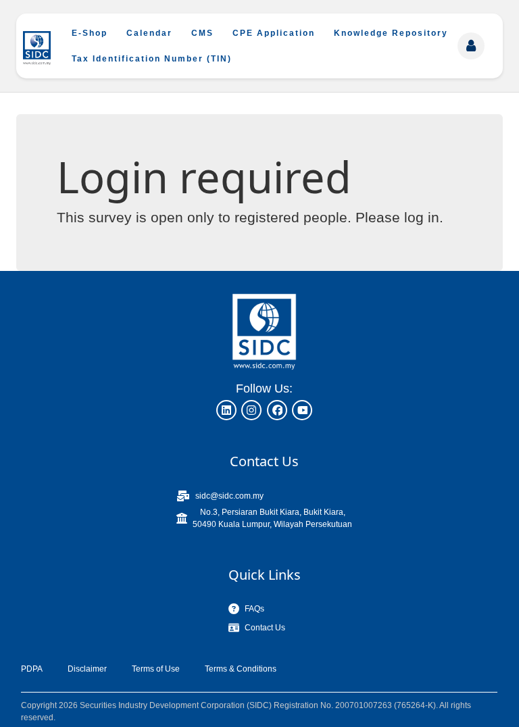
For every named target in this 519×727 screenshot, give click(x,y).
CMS (202, 33)
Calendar (149, 33)
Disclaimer (87, 669)
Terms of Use (156, 669)
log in (421, 217)
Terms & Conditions (240, 669)
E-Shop (89, 33)
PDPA (32, 669)
